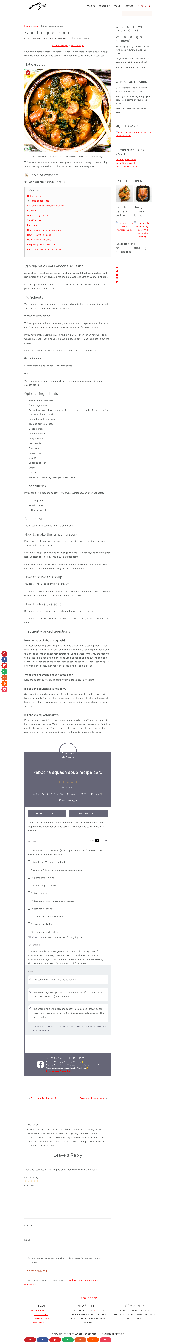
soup (35, 26)
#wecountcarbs (66, 1071)
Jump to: (34, 190)
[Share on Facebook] (4, 660)
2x (101, 840)
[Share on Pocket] (4, 689)
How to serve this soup (39, 235)
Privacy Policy (41, 1310)
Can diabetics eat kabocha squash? (45, 205)
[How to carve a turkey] (124, 193)
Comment (30, 1185)
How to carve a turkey (121, 211)
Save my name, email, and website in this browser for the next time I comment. (64, 1260)
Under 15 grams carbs (126, 163)
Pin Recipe (90, 814)
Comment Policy (41, 1323)
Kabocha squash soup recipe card (44, 249)
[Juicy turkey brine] (143, 193)
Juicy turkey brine (139, 211)
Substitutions (34, 220)
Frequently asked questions (41, 244)
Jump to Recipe (60, 45)
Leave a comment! (81, 38)
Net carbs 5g (34, 196)
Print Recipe (77, 45)
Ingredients (33, 210)
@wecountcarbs (52, 1071)
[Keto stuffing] (143, 230)
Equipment (32, 225)
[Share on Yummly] (4, 678)
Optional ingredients (37, 215)
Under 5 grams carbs (126, 159)
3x (106, 840)
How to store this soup (39, 239)
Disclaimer (41, 1314)
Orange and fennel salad (92, 1098)
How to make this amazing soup (44, 230)
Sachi (45, 794)
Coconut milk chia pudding (45, 1098)
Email (28, 1240)
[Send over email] (4, 672)
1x (96, 840)
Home (27, 26)
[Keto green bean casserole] (124, 230)
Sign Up (97, 1310)
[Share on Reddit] (4, 683)
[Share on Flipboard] (4, 666)
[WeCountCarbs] (37, 9)
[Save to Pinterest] (4, 654)
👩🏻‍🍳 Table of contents (38, 201)
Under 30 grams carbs (126, 166)
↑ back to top (88, 1298)
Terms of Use (41, 1318)
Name (28, 1225)
